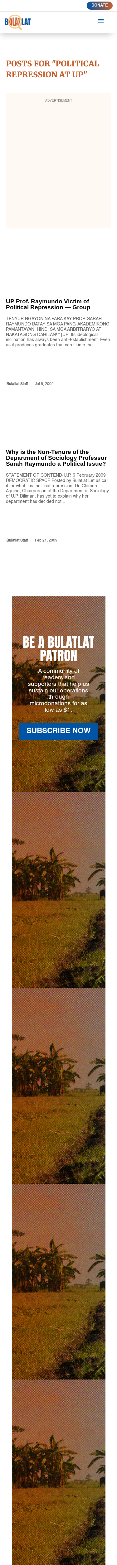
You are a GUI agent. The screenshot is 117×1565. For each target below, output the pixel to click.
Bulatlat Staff (17, 384)
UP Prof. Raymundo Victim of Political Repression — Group (58, 326)
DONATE (99, 5)
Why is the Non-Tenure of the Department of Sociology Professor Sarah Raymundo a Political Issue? (58, 480)
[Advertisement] (58, 164)
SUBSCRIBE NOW (59, 731)
